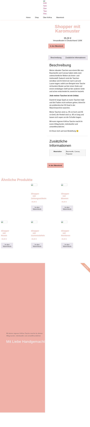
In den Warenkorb (56, 46)
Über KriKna (47, 17)
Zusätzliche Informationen (75, 58)
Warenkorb (60, 17)
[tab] (56, 57)
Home (28, 17)
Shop (37, 17)
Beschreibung (56, 58)
